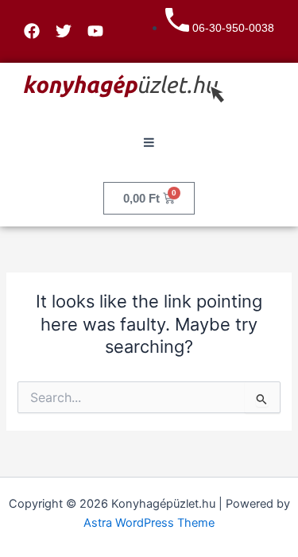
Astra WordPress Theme (149, 523)
